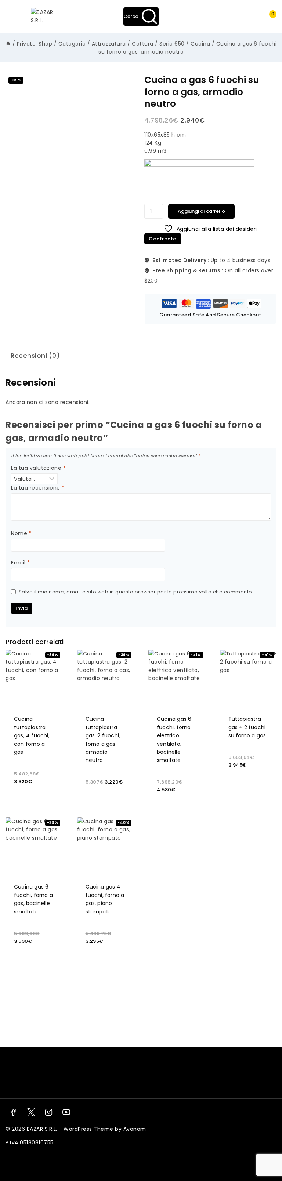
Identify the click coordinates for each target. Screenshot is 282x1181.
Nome (21, 533)
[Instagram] (49, 1112)
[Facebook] (13, 1112)
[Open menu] (15, 17)
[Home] (8, 43)
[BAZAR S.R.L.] (42, 16)
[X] (31, 1112)
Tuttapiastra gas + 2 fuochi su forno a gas (247, 727)
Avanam (134, 1129)
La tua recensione (38, 487)
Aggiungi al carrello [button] (34, 793)
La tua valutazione (38, 468)
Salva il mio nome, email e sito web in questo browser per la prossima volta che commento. (136, 592)
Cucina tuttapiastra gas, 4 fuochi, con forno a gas (32, 735)
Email (20, 562)
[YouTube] (66, 1112)
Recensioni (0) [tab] (35, 355)
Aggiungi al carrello (201, 211)
